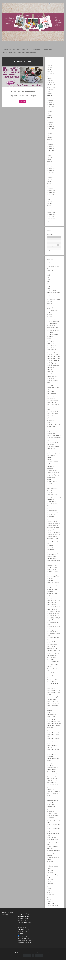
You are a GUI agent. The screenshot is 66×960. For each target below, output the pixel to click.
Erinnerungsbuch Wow (52, 441)
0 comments (21, 95)
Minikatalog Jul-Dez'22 (52, 631)
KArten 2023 (50, 547)
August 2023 (50, 109)
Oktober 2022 (50, 128)
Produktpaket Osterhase (53, 753)
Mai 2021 (49, 159)
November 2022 (51, 126)
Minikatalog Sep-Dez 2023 (53, 641)
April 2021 (49, 161)
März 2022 (49, 141)
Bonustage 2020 (51, 373)
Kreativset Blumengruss (53, 575)
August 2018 (50, 220)
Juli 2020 (49, 177)
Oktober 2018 (50, 216)
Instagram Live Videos (52, 518)
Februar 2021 (50, 165)
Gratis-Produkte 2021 (52, 488)
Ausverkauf (50, 332)
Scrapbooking (50, 804)
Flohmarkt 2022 (51, 450)
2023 (48, 283)
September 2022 (51, 130)
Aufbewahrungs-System (53, 318)
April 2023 (49, 117)
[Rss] (41, 955)
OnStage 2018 (50, 672)
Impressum (5, 914)
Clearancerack (50, 384)
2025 (48, 286)
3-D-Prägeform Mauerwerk (53, 299)
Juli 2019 (49, 199)
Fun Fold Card (50, 466)
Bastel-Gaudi (50, 341)
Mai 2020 (49, 181)
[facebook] (24, 955)
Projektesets (50, 765)
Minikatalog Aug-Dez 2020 (53, 611)
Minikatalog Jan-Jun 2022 (53, 615)
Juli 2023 (49, 111)
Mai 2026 (49, 69)
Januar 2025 (50, 80)
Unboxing (49, 892)
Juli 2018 (49, 221)
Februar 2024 (50, 98)
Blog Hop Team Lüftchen (53, 354)
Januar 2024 (50, 100)
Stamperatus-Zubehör (52, 813)
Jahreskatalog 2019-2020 (53, 523)
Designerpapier (9, 96)
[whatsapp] (36, 955)
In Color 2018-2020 (52, 510)
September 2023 (51, 108)
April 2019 (49, 205)
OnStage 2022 (50, 674)
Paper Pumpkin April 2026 (53, 690)
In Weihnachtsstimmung (53, 512)
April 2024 (49, 95)
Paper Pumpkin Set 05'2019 (53, 696)
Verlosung (49, 897)
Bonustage (50, 371)
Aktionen (49, 301)
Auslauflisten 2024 (51, 325)
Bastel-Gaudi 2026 (51, 349)
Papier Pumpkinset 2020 (53, 703)
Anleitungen (21, 46)
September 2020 (51, 174)
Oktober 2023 (50, 106)
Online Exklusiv (51, 659)
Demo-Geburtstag (51, 393)
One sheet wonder (51, 657)
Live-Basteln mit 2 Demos (53, 586)
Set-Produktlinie (51, 808)
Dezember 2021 (51, 146)
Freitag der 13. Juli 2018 (52, 461)
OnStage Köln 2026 (52, 679)
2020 (48, 275)
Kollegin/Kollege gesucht (53, 560)
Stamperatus (50, 811)
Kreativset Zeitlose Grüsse (53, 576)
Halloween (50, 496)
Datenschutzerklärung (7, 912)
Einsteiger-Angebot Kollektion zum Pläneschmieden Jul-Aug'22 (54, 433)
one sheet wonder (51, 655)
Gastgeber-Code (51, 468)
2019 (48, 274)
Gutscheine (50, 490)
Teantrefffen (50, 879)
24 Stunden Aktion (51, 290)
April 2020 (49, 183)
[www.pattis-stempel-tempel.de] (33, 22)
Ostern (49, 685)
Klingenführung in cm (52, 558)
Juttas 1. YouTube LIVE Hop (54, 540)
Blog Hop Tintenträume (53, 360)
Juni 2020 (49, 179)
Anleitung (49, 312)
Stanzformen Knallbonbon (53, 828)
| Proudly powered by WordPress (47, 952)
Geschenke (50, 485)
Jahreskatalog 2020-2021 (16, 96)
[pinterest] (27, 955)
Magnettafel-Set (51, 595)
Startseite (6, 46)
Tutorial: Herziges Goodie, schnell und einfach (22, 91)
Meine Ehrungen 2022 (52, 604)
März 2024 (50, 97)
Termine (49, 881)
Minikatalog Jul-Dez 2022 (53, 630)
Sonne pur (49, 809)
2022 (48, 281)
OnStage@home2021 (52, 683)
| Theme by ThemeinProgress (33, 952)
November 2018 (51, 214)
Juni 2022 (49, 135)
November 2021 (51, 148)
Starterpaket (50, 830)
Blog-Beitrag (50, 367)
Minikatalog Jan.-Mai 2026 (53, 617)
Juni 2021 (49, 157)
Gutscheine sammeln (52, 494)
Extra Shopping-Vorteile (53, 446)
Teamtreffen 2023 (51, 874)
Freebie (49, 457)
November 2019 (51, 192)
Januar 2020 (50, 188)
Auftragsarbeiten (47, 49)
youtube (35, 96)
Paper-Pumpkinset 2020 (53, 701)
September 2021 (51, 152)
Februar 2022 (50, 142)
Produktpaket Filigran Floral (54, 732)
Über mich (30, 46)
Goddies (49, 486)
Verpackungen (50, 903)
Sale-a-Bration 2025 (52, 782)
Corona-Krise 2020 (51, 385)
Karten (49, 543)
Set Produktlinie (51, 806)
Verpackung (50, 899)
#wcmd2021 (50, 270)
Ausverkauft (50, 336)
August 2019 (50, 198)
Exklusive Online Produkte (53, 442)
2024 (48, 285)
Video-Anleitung (51, 907)
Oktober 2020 (50, 172)
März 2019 (49, 207)
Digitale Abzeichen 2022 (53, 417)
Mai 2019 (49, 203)
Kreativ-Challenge (51, 569)
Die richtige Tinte (51, 415)
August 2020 (50, 176)
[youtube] (30, 955)
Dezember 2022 (51, 124)
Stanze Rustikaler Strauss (53, 815)
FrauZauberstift (51, 455)
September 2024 (51, 87)
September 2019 (51, 196)
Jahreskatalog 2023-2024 (53, 530)
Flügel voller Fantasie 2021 (53, 452)
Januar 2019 (50, 210)
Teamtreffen (50, 870)
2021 (31, 95)
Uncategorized (50, 894)
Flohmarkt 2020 (51, 448)
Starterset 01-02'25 (52, 837)
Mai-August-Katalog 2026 (53, 597)
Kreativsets (50, 578)
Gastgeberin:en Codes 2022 (54, 475)
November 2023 (51, 104)
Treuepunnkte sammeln (53, 887)
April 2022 (49, 139)
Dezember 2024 (51, 82)
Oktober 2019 (50, 194)
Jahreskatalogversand (52, 538)
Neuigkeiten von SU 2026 (53, 653)
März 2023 (49, 119)
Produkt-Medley (51, 716)
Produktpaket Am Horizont (53, 719)
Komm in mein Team (52, 565)
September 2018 (51, 218)
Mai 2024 (49, 93)
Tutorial (32, 96)
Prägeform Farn (51, 712)
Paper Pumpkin (51, 688)
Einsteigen (49, 422)
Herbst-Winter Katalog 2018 (54, 497)
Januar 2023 (50, 122)
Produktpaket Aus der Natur (54, 723)
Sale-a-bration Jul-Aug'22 (53, 791)
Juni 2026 (49, 67)
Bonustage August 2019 (53, 374)
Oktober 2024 (50, 86)
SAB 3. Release (51, 771)
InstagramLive (50, 519)
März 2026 (50, 71)
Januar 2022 (50, 144)
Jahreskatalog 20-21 (52, 521)
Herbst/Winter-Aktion (52, 507)
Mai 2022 (49, 137)
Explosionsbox (50, 444)
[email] (38, 955)
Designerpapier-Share (52, 413)
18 (50, 244)
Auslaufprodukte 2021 (52, 327)
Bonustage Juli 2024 (52, 378)
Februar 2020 (50, 187)
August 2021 (50, 153)
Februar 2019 (50, 209)
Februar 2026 (50, 73)
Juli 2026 (49, 65)
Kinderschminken (51, 554)
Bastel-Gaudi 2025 (51, 347)
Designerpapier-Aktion (52, 411)
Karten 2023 (50, 545)
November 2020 (51, 170)
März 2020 (50, 185)
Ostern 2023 (50, 686)
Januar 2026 (50, 75)
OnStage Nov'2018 (51, 681)
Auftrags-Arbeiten (51, 319)
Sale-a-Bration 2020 (52, 775)
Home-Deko (50, 508)
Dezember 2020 (51, 168)
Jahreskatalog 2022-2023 (53, 529)
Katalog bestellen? (51, 551)
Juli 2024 (49, 91)
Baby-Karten (50, 340)
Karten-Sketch (50, 549)
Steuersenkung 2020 (52, 863)
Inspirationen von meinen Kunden (27, 52)
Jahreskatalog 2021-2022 (53, 527)
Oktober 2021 (50, 150)
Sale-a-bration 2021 (52, 776)
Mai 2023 (49, 115)
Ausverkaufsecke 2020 (52, 334)
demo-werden (50, 395)
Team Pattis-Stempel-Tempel (42, 46)
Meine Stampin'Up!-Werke (53, 606)
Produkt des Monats (52, 714)
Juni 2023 (49, 113)
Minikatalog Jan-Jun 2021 (26, 96)
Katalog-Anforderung (52, 553)
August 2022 (50, 131)
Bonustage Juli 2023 (52, 376)
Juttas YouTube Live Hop (53, 541)
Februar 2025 (50, 78)
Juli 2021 (49, 155)
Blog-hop (49, 369)
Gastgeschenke (51, 477)
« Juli (48, 250)
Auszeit (49, 338)
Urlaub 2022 (50, 896)
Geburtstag (50, 479)
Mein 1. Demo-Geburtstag (53, 600)
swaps (49, 864)
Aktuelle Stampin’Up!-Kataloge (11, 49)
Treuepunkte (50, 885)
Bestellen (13, 46)
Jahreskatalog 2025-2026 (53, 534)
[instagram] (33, 955)
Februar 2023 (50, 120)
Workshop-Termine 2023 (9, 52)
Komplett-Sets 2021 (52, 567)
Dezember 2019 (51, 190)
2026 (48, 288)
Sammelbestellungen (52, 800)
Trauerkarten (50, 883)
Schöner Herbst (51, 802)
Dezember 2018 (51, 212)
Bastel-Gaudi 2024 (51, 345)
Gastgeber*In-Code (52, 470)
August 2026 (50, 64)
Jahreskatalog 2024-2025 (53, 532)
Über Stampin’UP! (26, 49)
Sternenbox (50, 861)
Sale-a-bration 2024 (52, 780)
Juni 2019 (49, 201)
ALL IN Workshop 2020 (53, 310)
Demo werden (36, 49)
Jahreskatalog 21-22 (52, 536)
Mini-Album (50, 608)
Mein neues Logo (51, 602)
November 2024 (51, 84)
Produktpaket (50, 718)
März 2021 (49, 163)
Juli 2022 (49, 133)
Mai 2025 (49, 76)
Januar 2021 (50, 166)
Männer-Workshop (51, 598)
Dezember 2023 (51, 102)
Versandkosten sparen (52, 905)
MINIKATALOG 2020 (52, 609)
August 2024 (50, 89)
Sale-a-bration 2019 (52, 773)
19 (52, 244)
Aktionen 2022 (50, 305)
